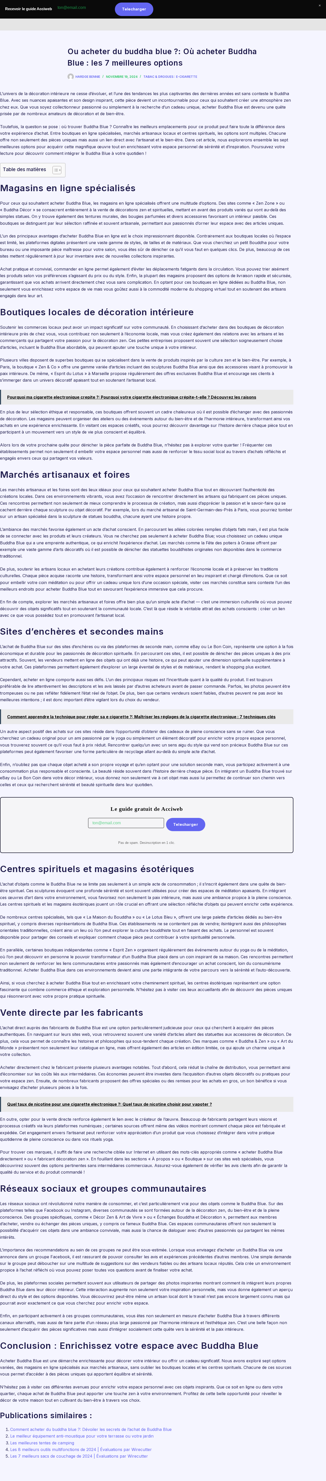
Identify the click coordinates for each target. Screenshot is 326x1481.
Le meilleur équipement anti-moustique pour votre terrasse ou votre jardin (82, 1436)
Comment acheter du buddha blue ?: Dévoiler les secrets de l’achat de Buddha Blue (91, 1429)
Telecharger (185, 824)
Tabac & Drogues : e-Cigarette (170, 77)
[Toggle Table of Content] (54, 170)
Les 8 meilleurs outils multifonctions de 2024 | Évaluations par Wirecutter (81, 1449)
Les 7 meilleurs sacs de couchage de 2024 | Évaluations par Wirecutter (79, 1456)
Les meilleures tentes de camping (42, 1442)
